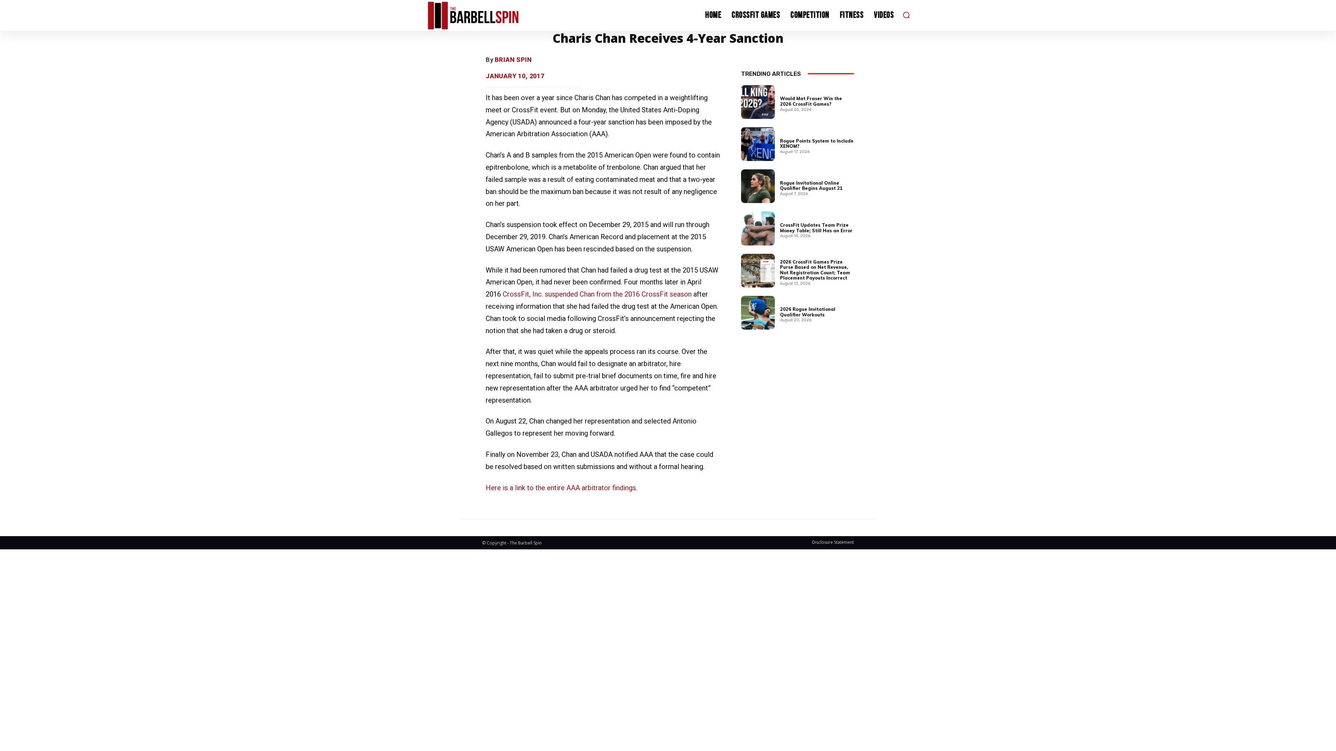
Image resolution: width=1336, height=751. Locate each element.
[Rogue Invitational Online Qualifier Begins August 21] (758, 186)
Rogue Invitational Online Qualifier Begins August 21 (811, 185)
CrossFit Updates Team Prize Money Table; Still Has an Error (816, 227)
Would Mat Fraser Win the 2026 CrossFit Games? (811, 101)
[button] (906, 15)
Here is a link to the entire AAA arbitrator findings (561, 488)
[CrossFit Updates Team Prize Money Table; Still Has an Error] (758, 228)
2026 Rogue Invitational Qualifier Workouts (807, 311)
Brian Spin (513, 59)
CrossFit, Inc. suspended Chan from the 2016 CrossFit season (597, 294)
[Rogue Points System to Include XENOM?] (758, 144)
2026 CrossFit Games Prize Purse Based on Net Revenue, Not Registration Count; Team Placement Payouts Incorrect (815, 270)
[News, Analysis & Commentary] (486, 15)
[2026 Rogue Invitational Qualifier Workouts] (758, 313)
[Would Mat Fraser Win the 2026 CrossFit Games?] (758, 102)
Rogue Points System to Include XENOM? (816, 143)
